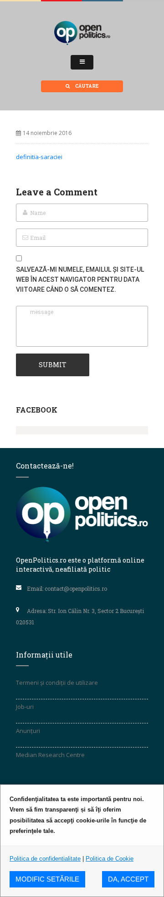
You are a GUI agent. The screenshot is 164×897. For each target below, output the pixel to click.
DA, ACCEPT (128, 879)
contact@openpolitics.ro (76, 588)
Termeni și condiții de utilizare (57, 682)
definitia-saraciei (39, 157)
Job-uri (25, 707)
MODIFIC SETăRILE (47, 879)
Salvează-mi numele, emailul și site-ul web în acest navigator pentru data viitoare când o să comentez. (80, 279)
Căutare (86, 86)
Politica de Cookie (109, 858)
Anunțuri (28, 731)
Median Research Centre (50, 755)
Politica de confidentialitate (45, 858)
